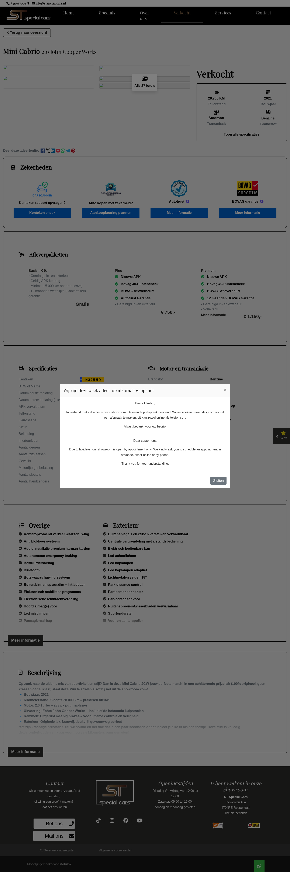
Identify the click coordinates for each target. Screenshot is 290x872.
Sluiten (218, 480)
